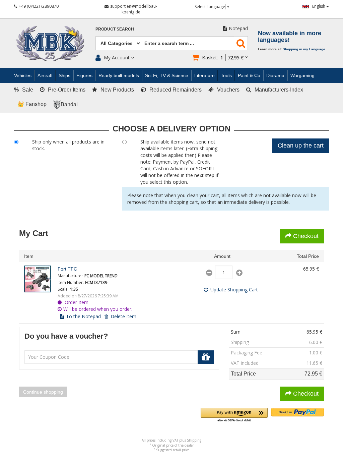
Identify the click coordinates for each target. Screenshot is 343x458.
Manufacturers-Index (279, 90)
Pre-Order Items (66, 90)
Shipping (194, 440)
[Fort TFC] (39, 279)
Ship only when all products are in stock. (68, 145)
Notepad (238, 28)
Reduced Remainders (175, 90)
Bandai (69, 104)
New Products (117, 90)
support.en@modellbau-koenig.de (133, 9)
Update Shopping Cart (234, 289)
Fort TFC (67, 269)
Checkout (306, 236)
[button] (234, 415)
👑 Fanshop (32, 104)
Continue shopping (43, 392)
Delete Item (123, 316)
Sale (23, 90)
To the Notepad (83, 316)
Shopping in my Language (304, 49)
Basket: (223, 57)
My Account (116, 57)
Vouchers (228, 90)
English (319, 6)
